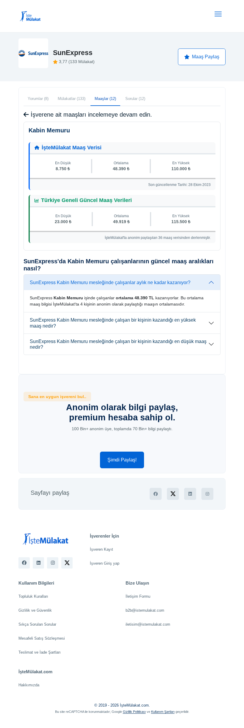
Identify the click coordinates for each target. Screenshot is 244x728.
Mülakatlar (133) (71, 98)
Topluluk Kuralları (33, 596)
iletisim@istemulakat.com (148, 624)
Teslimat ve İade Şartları (39, 652)
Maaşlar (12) (105, 98)
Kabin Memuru (49, 130)
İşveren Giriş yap (104, 563)
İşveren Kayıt (101, 549)
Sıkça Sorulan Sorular (37, 624)
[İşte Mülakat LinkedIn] (38, 563)
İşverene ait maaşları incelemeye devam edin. (90, 114)
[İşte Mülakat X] (67, 563)
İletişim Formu (138, 596)
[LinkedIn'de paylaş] (190, 494)
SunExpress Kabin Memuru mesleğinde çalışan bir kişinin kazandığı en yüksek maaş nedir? (113, 322)
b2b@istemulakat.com (145, 610)
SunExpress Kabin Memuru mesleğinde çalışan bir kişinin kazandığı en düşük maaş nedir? (118, 344)
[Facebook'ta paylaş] (156, 494)
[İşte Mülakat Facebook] (24, 563)
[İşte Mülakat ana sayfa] (30, 16)
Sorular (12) (135, 98)
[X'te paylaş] (173, 494)
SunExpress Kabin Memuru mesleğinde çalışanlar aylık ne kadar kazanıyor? (110, 282)
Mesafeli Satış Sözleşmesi (41, 638)
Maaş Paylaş (205, 56)
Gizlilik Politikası (134, 711)
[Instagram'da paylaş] (207, 494)
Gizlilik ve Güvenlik (35, 610)
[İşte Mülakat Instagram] (52, 563)
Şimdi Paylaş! (122, 459)
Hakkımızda (28, 685)
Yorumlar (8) (38, 98)
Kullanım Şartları (163, 711)
